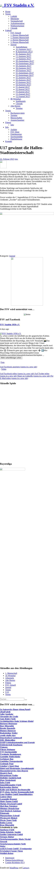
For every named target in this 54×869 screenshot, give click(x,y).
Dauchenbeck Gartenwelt (11, 738)
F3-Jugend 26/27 (23, 92)
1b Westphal (10, 675)
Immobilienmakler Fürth (10, 785)
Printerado (4, 813)
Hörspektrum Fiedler (9, 775)
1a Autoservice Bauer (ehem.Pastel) (15, 709)
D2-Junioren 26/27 (23, 68)
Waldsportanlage (17, 26)
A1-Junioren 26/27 (23, 49)
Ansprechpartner (17, 120)
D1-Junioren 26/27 (23, 66)
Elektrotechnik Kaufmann (11, 745)
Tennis (8, 111)
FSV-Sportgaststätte (8, 752)
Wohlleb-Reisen (6, 853)
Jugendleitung (21, 47)
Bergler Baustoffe (7, 728)
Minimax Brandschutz (9, 808)
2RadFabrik (5, 712)
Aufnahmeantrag (17, 23)
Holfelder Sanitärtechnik (10, 778)
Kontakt (8, 141)
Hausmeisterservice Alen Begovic (14, 771)
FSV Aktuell (15, 33)
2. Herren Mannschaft (19, 40)
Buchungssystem (17, 113)
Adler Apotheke (6, 714)
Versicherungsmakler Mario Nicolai (15, 839)
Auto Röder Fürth (8, 719)
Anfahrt (13, 129)
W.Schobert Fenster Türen (11, 851)
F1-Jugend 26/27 (23, 87)
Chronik (13, 28)
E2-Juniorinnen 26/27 (25, 75)
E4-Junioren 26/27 (23, 85)
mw (16, 159)
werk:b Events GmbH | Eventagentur (16, 849)
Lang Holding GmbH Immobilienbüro (16, 794)
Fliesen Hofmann (7, 749)
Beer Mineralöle (7, 726)
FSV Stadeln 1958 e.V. (10, 324)
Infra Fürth (5, 782)
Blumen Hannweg (8, 731)
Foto (2, 362)
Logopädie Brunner (8, 799)
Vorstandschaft (16, 21)
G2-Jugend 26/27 (23, 96)
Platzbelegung (16, 139)
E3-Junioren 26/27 (23, 82)
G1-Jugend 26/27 (23, 94)
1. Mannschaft (11, 673)
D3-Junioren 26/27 (23, 70)
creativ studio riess (8, 735)
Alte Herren (15, 106)
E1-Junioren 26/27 (23, 78)
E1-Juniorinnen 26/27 (25, 73)
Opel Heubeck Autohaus (10, 811)
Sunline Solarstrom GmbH (11, 834)
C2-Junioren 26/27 (23, 59)
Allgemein (9, 678)
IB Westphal (15, 99)
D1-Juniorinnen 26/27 (25, 61)
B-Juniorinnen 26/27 (24, 52)
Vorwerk (3, 841)
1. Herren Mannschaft (19, 35)
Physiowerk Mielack (8, 818)
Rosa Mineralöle (7, 825)
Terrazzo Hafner (7, 837)
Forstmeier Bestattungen (10, 754)
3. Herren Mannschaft (19, 42)
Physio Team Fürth (8, 820)
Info (12, 125)
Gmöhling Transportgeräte (11, 761)
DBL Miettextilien (7, 740)
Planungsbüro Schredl (9, 815)
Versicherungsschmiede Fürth (13, 844)
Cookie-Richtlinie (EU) (15, 862)
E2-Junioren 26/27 (23, 80)
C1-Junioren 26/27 (23, 56)
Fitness (8, 122)
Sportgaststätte (16, 137)
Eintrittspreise (16, 134)
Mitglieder (14, 19)
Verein (8, 14)
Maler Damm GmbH (9, 801)
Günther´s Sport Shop (9, 766)
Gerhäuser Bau (6, 759)
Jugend (13, 45)
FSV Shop (14, 132)
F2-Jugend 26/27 (23, 89)
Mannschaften (16, 118)
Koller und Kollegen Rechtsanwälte (15, 790)
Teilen (3, 369)
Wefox (2, 846)
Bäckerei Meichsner (8, 723)
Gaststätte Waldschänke (10, 756)
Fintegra (3, 747)
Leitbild (13, 16)
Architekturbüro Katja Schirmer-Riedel (16, 721)
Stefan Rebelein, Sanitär (10, 832)
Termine (19, 108)
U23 (7, 692)
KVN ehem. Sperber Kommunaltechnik (17, 792)
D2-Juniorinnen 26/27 (25, 63)
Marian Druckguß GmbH (11, 804)
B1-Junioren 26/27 (23, 54)
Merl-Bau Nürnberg (8, 806)
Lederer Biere (6, 797)
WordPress (13, 868)
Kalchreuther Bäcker (9, 787)
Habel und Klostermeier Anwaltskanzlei (17, 768)
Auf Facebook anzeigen (18, 367)
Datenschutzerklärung (14, 860)
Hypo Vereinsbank (8, 780)
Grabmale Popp (7, 764)
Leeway (26, 868)
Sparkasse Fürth (7, 830)
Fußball (8, 30)
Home (7, 11)
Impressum (9, 858)
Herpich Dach (6, 773)
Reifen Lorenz (6, 823)
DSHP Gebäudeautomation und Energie (17, 742)
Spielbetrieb (21, 101)
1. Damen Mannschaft (19, 37)
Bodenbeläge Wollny (9, 733)
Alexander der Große (9, 716)
